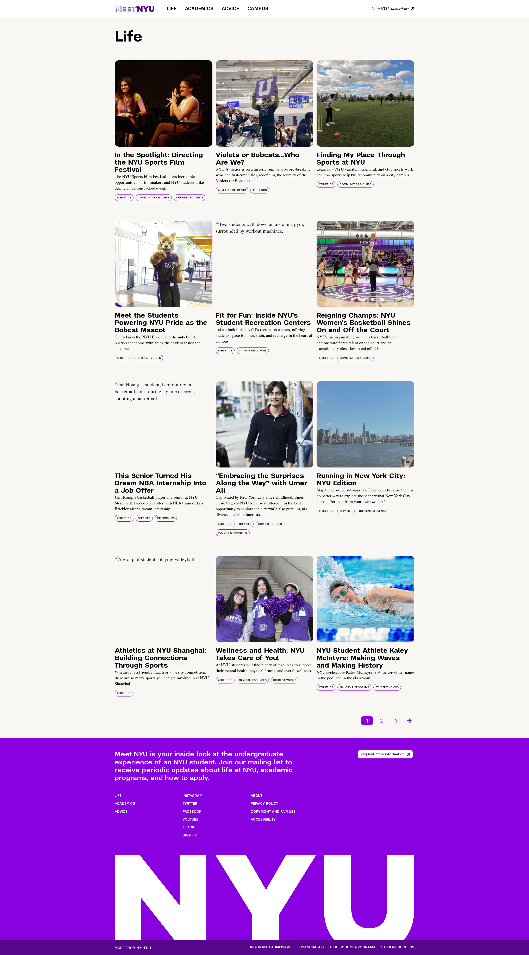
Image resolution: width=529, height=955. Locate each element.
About (256, 796)
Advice (230, 8)
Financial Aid (311, 947)
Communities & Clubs (153, 197)
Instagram (192, 796)
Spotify (190, 835)
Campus (258, 8)
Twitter (190, 803)
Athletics (124, 197)
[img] (163, 103)
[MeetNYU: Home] (134, 8)
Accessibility (263, 819)
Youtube (190, 819)
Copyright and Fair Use (273, 811)
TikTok (188, 827)
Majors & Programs (232, 532)
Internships (166, 518)
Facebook (192, 811)
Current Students (189, 197)
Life (172, 8)
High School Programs (352, 947)
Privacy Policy (264, 803)
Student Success (397, 947)
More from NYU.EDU (133, 948)
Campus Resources (253, 350)
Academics (199, 8)
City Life (144, 518)
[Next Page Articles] (409, 720)
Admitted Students (232, 190)
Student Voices (149, 358)
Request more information (382, 754)
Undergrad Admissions (271, 947)
